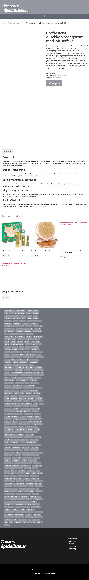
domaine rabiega (29, 483)
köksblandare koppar (17, 406)
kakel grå (20, 424)
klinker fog (13, 413)
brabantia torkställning (15, 496)
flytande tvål (7, 473)
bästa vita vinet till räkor (35, 506)
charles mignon (39, 491)
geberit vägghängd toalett (21, 452)
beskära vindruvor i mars (9, 504)
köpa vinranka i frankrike (26, 403)
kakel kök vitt (29, 421)
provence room (7, 359)
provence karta (15, 362)
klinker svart (19, 411)
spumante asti (28, 344)
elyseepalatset (26, 475)
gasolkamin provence (9, 455)
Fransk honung (28, 468)
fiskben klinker (20, 473)
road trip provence (14, 354)
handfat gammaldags (29, 434)
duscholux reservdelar (9, 483)
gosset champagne (36, 444)
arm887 (6, 522)
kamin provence (17, 419)
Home (4, 23)
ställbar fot (7, 344)
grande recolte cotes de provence (18, 444)
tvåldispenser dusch (8, 333)
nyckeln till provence (28, 372)
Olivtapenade (7, 372)
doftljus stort (30, 486)
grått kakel (23, 442)
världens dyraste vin (8, 326)
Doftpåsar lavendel (8, 486)
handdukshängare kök (9, 439)
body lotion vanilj (25, 496)
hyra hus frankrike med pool (21, 429)
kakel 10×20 (21, 426)
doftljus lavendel (8, 488)
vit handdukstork (35, 313)
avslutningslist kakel (22, 519)
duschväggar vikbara (34, 475)
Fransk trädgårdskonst (26, 465)
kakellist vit (24, 419)
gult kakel (17, 439)
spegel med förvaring (37, 344)
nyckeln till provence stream (17, 372)
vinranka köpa (7, 315)
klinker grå (7, 413)
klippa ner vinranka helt (25, 408)
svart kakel (7, 341)
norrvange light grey (8, 375)
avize (29, 519)
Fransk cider (35, 468)
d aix (37, 488)
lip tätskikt (21, 395)
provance (31, 364)
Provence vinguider (17, 357)
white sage (30, 310)
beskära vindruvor (19, 504)
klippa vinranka (7, 408)
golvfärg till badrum (16, 447)
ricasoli (26, 354)
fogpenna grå (13, 470)
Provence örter (15, 359)
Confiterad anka (13, 491)
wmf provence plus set (9, 310)
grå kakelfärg (28, 444)
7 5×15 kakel (32, 522)
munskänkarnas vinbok (38, 375)
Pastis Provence (36, 370)
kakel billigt (34, 424)
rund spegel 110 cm (35, 349)
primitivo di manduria (20, 367)
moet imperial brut (33, 380)
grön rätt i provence (24, 439)
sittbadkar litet (7, 349)
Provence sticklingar (39, 357)
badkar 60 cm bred (38, 517)
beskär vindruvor (36, 504)
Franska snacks (7, 457)
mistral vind (18, 382)
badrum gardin (28, 514)
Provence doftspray (8, 364)
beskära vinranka (20, 501)
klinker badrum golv (28, 413)
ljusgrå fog (7, 395)
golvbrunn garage (35, 447)
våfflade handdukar (19, 331)
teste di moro (29, 336)
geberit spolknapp (31, 452)
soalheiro (21, 346)
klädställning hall (15, 416)
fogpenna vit (7, 470)
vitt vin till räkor (13, 313)
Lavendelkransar (14, 398)
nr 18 (42, 372)
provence (25, 364)
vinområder (23, 315)
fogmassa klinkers (22, 470)
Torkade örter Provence (9, 336)
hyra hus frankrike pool (9, 429)
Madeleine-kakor (34, 390)
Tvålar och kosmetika (16, 23)
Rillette (21, 354)
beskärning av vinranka (38, 499)
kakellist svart (31, 419)
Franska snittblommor (26, 455)
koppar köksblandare (16, 403)
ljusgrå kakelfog (37, 393)
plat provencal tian (38, 367)
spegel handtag (7, 346)
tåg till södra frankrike (21, 339)
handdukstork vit (19, 437)
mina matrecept (25, 382)
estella (20, 475)
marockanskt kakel (8, 388)
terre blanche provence (38, 336)
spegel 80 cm (15, 346)
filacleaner (27, 473)
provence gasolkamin (33, 362)
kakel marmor (22, 421)
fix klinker (13, 473)
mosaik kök (14, 377)
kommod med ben (8, 406)
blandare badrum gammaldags (10, 499)
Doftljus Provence (38, 486)
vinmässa (35, 315)
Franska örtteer (7, 460)
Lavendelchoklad (39, 398)
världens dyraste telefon (18, 326)
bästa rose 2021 (15, 509)
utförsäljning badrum (37, 331)
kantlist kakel (37, 416)
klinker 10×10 (7, 416)
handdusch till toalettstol (9, 437)
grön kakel (7, 442)
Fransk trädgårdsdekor (37, 465)
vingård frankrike (8, 318)
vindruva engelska (16, 318)
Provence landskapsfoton (24, 359)
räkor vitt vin (32, 354)
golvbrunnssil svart (25, 447)
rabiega (38, 354)
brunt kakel (7, 496)
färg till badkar (13, 475)
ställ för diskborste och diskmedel (17, 344)
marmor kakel (15, 390)
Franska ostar (36, 457)
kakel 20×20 (7, 426)
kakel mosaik (15, 421)
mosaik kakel (37, 377)
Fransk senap (13, 468)
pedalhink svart (28, 370)
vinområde (29, 315)
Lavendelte (7, 398)
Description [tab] (7, 151)
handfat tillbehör (20, 434)
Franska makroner (16, 460)
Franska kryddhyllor (32, 460)
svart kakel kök (36, 339)
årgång (11, 522)
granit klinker (7, 444)
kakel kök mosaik (37, 421)
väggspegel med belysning (9, 328)
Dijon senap (15, 488)
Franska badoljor (8, 465)
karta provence (30, 416)
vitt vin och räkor (21, 313)
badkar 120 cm (7, 519)
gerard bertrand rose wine (9, 452)
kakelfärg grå (38, 419)
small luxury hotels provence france (32, 346)
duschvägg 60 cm (27, 478)
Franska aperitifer (16, 465)
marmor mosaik (8, 390)
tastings (13, 339)
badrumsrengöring (55, 77)
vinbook (23, 318)
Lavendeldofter (30, 398)
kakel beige (40, 424)
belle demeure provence (9, 506)
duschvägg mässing (17, 478)
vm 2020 (6, 313)
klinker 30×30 (37, 413)
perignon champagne (19, 370)
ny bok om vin (36, 372)
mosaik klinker (21, 377)
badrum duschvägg (37, 514)
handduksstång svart (29, 437)
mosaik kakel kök (29, 377)
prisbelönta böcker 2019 (9, 367)
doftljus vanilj (23, 486)
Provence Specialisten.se (15, 8)
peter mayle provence (8, 370)
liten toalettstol (14, 395)
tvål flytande (16, 333)
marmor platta (38, 388)
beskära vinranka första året (10, 501)
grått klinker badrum (15, 442)
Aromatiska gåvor (36, 519)
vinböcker (29, 318)
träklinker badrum (29, 333)
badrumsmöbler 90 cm (9, 514)
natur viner (16, 375)
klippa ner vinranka (35, 408)
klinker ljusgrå (35, 411)
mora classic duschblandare (22, 380)
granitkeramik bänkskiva (31, 442)
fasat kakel (7, 475)
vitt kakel (28, 313)
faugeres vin (40, 473)
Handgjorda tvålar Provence (10, 434)
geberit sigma (39, 452)
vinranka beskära (15, 315)
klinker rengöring (27, 411)
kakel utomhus (7, 421)
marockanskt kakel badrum (29, 385)
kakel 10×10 (27, 426)
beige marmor (18, 506)
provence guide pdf (23, 362)
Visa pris (54, 83)
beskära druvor (28, 504)
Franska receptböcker (17, 457)
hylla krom (30, 429)
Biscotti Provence (21, 499)
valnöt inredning (28, 326)
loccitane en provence (9, 393)
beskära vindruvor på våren (31, 501)
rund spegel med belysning (24, 349)
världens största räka (33, 323)
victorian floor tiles (8, 323)
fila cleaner (33, 473)
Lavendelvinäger (36, 395)
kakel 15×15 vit (14, 426)
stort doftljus (27, 341)
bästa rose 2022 (7, 509)
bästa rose (22, 509)
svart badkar (13, 341)
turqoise (22, 333)
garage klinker (17, 455)
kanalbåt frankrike (8, 419)
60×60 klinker (39, 522)
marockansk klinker (17, 388)
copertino (6, 491)
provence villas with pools (28, 357)
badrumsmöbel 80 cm (19, 514)
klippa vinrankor (34, 406)
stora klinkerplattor (35, 341)
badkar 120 (14, 519)
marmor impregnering (25, 390)
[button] (44, 16)
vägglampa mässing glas (28, 328)
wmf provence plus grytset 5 (20, 310)
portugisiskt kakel (29, 367)
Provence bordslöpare (18, 364)
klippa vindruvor (16, 408)
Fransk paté (20, 468)
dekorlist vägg (22, 488)
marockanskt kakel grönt (17, 385)
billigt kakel (29, 499)
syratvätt (29, 339)
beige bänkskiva (26, 506)
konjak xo (41, 403)
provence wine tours (8, 357)
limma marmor (28, 395)
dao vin (28, 488)
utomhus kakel (28, 331)
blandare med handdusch (35, 496)
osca (42, 370)
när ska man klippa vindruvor (26, 375)
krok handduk (7, 403)
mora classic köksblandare (10, 380)
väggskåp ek (19, 328)
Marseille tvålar (8, 385)
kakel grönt (14, 424)
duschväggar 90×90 (8, 478)
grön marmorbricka (34, 439)
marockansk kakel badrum (29, 388)
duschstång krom (35, 478)
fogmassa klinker (31, 470)
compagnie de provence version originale (26, 491)
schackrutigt (14, 349)
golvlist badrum (7, 447)
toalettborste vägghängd (19, 336)
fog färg (38, 470)
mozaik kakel (7, 377)
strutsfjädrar (20, 341)
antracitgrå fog (17, 522)
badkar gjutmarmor (29, 517)
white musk (36, 310)
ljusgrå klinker (28, 393)
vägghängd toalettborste (9, 331)
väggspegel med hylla (38, 326)
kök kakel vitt (26, 406)
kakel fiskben (26, 424)
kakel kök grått (7, 424)
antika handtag (25, 522)
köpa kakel (35, 403)
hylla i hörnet (37, 429)
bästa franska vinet (30, 509)
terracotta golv (7, 339)
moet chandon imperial (9, 382)
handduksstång (38, 437)
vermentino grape (17, 323)
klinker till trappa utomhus (10, 411)
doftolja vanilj (16, 486)
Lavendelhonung (22, 398)
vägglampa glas (38, 328)
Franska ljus (24, 460)
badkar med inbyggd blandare (17, 517)
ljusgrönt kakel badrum (19, 393)
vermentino (25, 323)
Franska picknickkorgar (27, 457)
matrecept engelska (34, 382)
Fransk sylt (7, 468)
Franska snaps (36, 455)
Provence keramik (35, 359)
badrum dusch (7, 517)
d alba (33, 488)
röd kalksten (7, 354)
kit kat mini (23, 416)
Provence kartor (7, 362)
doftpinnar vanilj (38, 483)
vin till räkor (35, 318)
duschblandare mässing (19, 483)
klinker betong (20, 413)
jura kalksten (34, 426)
